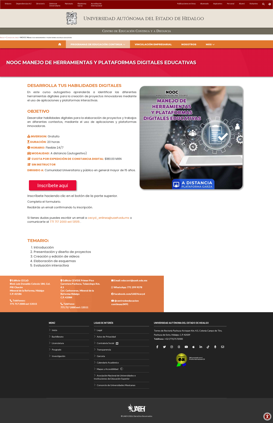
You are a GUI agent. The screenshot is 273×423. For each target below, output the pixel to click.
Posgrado (56, 349)
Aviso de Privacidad (106, 336)
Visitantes (253, 4)
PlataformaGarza (82, 5)
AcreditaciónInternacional (96, 5)
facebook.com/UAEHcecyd (129, 293)
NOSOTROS (188, 44)
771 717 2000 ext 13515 (65, 222)
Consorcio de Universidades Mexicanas (116, 385)
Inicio (2, 37)
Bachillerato (58, 336)
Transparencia (104, 349)
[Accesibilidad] (267, 416)
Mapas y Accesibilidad (107, 369)
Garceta (101, 356)
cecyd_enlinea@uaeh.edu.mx (108, 218)
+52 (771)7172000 (173, 338)
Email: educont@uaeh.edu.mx (130, 280)
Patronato (69, 4)
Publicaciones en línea (186, 4)
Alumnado (204, 4)
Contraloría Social (106, 343)
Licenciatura (58, 343)
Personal (230, 4)
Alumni (242, 4)
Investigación (58, 356)
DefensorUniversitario (54, 5)
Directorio (40, 4)
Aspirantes (217, 4)
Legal (99, 330)
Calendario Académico (108, 362)
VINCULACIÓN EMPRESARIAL (153, 44)
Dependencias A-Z (23, 4)
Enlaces (8, 4)
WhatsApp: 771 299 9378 (127, 287)
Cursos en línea (12, 37)
